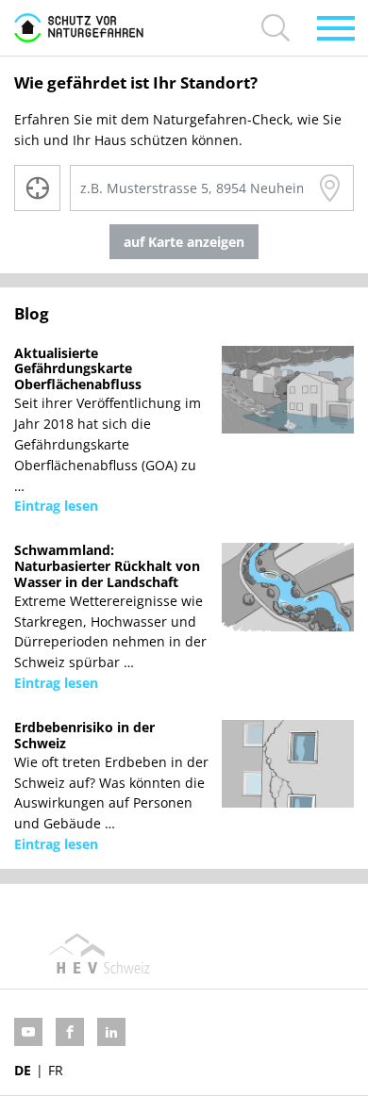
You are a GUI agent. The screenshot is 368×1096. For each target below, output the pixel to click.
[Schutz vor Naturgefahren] (79, 28)
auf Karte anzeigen (184, 242)
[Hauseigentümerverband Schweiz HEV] (99, 953)
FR (55, 1070)
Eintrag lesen (56, 506)
